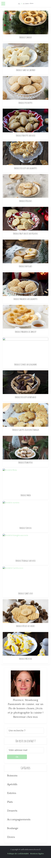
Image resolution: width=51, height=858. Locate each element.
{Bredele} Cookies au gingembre (25, 364)
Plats (10, 801)
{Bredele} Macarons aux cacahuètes (25, 298)
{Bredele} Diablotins (25, 462)
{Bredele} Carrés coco (25, 593)
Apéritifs (12, 784)
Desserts (12, 810)
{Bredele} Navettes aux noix (25, 135)
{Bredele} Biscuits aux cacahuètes (25, 168)
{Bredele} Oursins (25, 527)
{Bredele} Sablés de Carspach (25, 70)
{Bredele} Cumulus (25, 37)
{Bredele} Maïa (26, 495)
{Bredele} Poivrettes (25, 102)
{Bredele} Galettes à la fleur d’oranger (25, 429)
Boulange (12, 828)
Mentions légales (37, 854)
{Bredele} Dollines (25, 200)
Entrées (11, 793)
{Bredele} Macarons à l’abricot (25, 331)
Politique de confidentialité (18, 854)
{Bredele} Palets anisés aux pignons (25, 233)
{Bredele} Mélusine (25, 658)
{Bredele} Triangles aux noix (25, 560)
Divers (11, 837)
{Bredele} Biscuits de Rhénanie (25, 397)
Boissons (12, 775)
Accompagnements (18, 819)
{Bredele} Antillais (25, 266)
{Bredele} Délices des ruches (25, 625)
